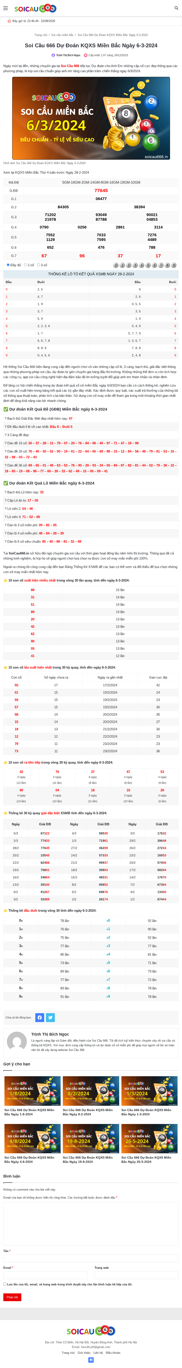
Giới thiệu (84, 1352)
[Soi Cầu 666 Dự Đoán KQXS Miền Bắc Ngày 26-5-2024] (149, 1139)
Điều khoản (113, 1352)
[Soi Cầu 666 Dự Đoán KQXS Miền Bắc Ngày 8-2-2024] (91, 1091)
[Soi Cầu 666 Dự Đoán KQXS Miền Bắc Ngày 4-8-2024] (32, 1139)
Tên (6, 1251)
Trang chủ (41, 35)
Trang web (102, 1267)
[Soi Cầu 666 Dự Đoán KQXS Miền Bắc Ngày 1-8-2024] (32, 1091)
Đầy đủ (15, 265)
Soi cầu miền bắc (63, 35)
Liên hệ (98, 1352)
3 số (43, 265)
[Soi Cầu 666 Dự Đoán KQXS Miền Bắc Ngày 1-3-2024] (149, 1091)
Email (8, 1267)
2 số (30, 265)
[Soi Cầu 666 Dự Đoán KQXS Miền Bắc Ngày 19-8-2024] (91, 1139)
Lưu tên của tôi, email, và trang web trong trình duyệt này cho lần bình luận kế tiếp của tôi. (70, 1284)
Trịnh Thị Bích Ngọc (68, 55)
